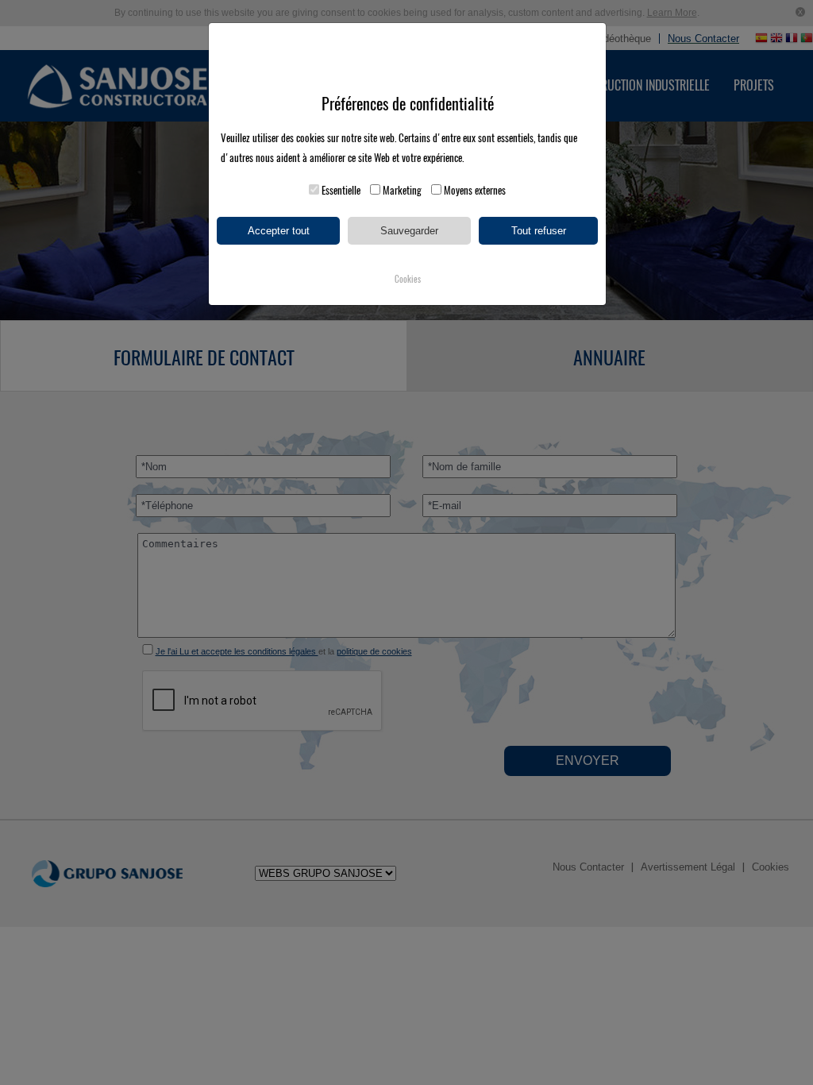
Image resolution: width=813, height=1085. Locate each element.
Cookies (408, 279)
